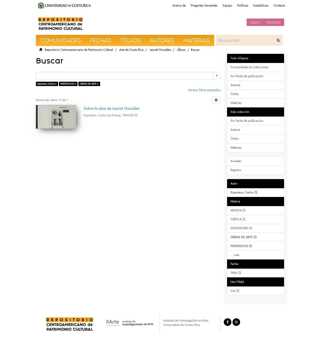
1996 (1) (236, 273)
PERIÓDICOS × (68, 83)
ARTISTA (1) (238, 210)
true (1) (235, 291)
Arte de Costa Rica (131, 50)
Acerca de (179, 5)
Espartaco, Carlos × (47, 83)
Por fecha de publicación (247, 76)
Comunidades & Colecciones (249, 67)
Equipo (227, 5)
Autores (235, 85)
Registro (273, 22)
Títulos (235, 94)
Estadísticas (260, 5)
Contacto (279, 5)
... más (235, 255)
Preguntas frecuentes (204, 5)
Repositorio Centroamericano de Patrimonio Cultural (79, 50)
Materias (236, 103)
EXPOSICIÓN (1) (241, 228)
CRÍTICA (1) (238, 219)
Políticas (242, 5)
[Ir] (278, 40)
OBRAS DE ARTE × (89, 83)
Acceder (236, 161)
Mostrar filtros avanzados (204, 90)
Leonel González (160, 50)
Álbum (181, 50)
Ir (217, 75)
